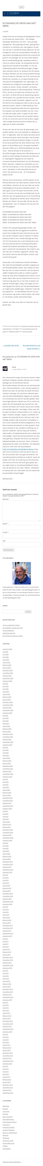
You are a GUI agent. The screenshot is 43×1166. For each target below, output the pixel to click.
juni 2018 (5, 909)
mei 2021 (5, 816)
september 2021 (8, 806)
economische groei (29, 329)
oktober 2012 (7, 1090)
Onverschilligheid (8, 630)
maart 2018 (6, 917)
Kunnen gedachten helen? (11, 625)
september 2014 (8, 1029)
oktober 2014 (7, 1026)
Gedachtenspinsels (9, 633)
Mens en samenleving (10, 1133)
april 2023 (6, 755)
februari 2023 (7, 761)
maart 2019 (6, 886)
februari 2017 (7, 952)
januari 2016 (7, 987)
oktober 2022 (7, 771)
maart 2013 (6, 1077)
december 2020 (8, 830)
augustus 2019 (7, 872)
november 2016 (8, 960)
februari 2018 (7, 920)
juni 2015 (5, 1005)
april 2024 (6, 723)
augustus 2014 (7, 1032)
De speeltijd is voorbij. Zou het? (13, 628)
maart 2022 (6, 790)
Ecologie (24, 326)
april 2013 (6, 1074)
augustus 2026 (7, 649)
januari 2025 (7, 700)
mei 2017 (5, 944)
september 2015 (8, 997)
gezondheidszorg (8, 1119)
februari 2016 (7, 984)
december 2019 (8, 862)
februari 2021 (7, 824)
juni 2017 (5, 941)
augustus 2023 (7, 745)
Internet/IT (6, 1125)
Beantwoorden (7, 478)
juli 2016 (5, 971)
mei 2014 (5, 1040)
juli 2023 (5, 747)
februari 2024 (7, 729)
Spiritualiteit (7, 1149)
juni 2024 (5, 718)
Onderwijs (6, 1138)
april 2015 (6, 1010)
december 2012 (8, 1085)
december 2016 (8, 957)
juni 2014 (5, 1037)
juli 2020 (5, 843)
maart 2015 (6, 1013)
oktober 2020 (7, 835)
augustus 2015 (7, 1000)
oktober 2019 (7, 867)
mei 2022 (5, 785)
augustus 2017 (7, 936)
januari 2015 (7, 1018)
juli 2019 (5, 875)
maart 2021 (6, 822)
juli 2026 (5, 652)
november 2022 (8, 769)
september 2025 (8, 678)
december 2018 (8, 894)
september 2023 (8, 742)
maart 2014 (6, 1045)
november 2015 (8, 992)
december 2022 (8, 766)
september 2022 (8, 774)
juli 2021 (5, 811)
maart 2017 (6, 949)
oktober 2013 (7, 1058)
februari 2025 (7, 697)
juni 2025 (5, 686)
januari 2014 (7, 1050)
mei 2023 (5, 753)
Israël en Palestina (8, 1130)
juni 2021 (5, 814)
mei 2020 (5, 848)
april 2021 (6, 819)
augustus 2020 (7, 840)
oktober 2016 (7, 963)
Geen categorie (7, 1117)
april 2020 (6, 851)
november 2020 (8, 832)
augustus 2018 (7, 904)
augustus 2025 (7, 681)
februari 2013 (7, 1080)
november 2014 (8, 1024)
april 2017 (6, 947)
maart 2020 (6, 854)
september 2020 (8, 838)
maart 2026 (6, 662)
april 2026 (6, 660)
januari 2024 (7, 731)
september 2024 (8, 710)
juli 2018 (5, 907)
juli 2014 (5, 1034)
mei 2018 (5, 912)
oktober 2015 (7, 995)
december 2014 (8, 1021)
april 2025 (6, 692)
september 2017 (8, 933)
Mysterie (5, 1135)
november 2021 (8, 801)
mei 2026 (5, 657)
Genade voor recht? (11, 345)
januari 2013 (7, 1082)
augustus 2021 (7, 809)
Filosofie (5, 1114)
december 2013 (8, 1053)
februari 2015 (7, 1016)
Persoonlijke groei (8, 1143)
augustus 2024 (7, 713)
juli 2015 (5, 1002)
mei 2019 (5, 880)
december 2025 (8, 670)
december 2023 (8, 734)
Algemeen (6, 1106)
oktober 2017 (7, 931)
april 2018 (6, 915)
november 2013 (8, 1056)
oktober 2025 (7, 676)
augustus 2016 (7, 968)
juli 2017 (5, 939)
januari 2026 (7, 668)
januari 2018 (7, 923)
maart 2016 (6, 981)
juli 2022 (5, 779)
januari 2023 (7, 763)
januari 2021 (7, 827)
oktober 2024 (7, 708)
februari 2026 (7, 665)
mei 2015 (5, 1008)
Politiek (5, 1146)
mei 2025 (5, 689)
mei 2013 (5, 1072)
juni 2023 (5, 750)
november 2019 (8, 864)
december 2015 (8, 989)
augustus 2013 (7, 1064)
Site (4, 541)
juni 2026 (5, 654)
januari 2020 (7, 859)
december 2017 (8, 925)
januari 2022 (7, 795)
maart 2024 (6, 726)
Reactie (6, 499)
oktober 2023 (7, 739)
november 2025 (8, 673)
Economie (30, 326)
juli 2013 (5, 1066)
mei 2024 (5, 721)
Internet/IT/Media (8, 1127)
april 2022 (6, 787)
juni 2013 (5, 1069)
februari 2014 (7, 1048)
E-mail (6, 532)
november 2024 (8, 705)
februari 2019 (7, 888)
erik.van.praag (27, 331)
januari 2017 (7, 955)
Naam (5, 524)
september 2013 (8, 1061)
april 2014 (6, 1042)
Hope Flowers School (9, 1122)
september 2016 (8, 965)
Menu (21, 7)
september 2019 (8, 870)
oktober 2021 (7, 803)
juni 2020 (5, 846)
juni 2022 (5, 782)
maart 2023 (6, 758)
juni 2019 (5, 878)
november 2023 (8, 737)
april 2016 (6, 979)
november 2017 (8, 928)
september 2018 (8, 902)
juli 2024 (5, 716)
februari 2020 (7, 856)
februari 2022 (7, 793)
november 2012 (8, 1088)
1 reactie (5, 31)
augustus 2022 (7, 777)
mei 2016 (5, 976)
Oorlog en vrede (8, 1141)
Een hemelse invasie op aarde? (13, 636)
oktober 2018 (7, 899)
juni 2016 (5, 973)
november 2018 (8, 896)
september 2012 (8, 1093)
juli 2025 (5, 684)
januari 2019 (7, 891)
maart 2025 (6, 694)
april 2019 (6, 883)
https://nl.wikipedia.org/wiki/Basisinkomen (18, 449)
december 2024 (8, 702)
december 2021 (8, 798)
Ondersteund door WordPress (12, 1162)
